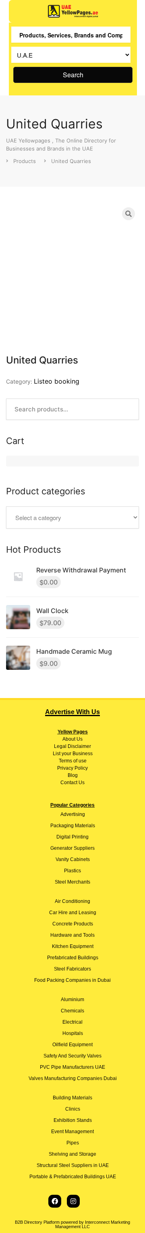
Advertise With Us (72, 711)
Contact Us (72, 782)
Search (73, 74)
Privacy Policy (72, 768)
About (68, 739)
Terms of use (73, 761)
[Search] (128, 213)
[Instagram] (73, 1201)
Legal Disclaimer (72, 746)
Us (79, 739)
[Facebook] (54, 1201)
